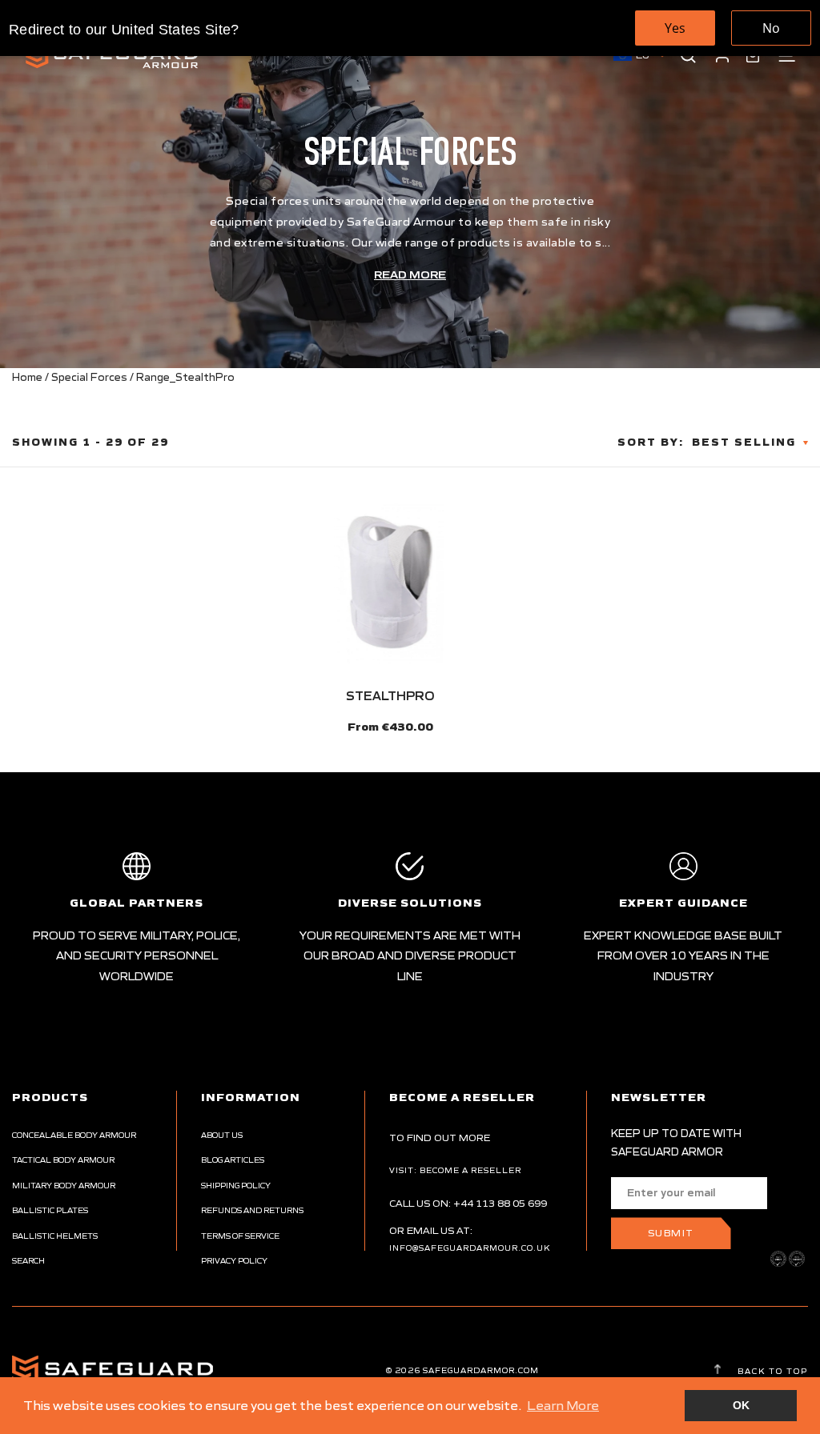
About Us (222, 1135)
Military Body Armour (63, 1185)
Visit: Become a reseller (455, 1170)
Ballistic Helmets (55, 1236)
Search (28, 1261)
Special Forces (89, 377)
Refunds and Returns (252, 1210)
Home (27, 377)
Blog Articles (232, 1160)
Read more (410, 275)
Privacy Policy (234, 1261)
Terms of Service (240, 1236)
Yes (675, 28)
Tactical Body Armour (63, 1160)
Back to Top (771, 1371)
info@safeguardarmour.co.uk (469, 1248)
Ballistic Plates (50, 1210)
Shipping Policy (236, 1185)
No (771, 28)
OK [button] (741, 1405)
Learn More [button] (563, 1405)
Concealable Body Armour (74, 1135)
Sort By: (650, 442)
